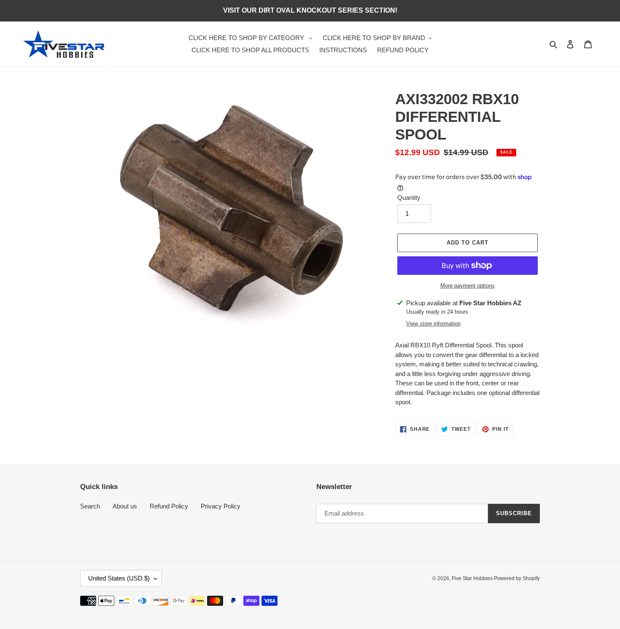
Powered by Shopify (517, 578)
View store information (433, 323)
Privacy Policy (220, 506)
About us (125, 506)
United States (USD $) (119, 578)
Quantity (409, 197)
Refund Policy (169, 506)
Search (90, 506)
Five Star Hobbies (473, 578)
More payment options (467, 285)
